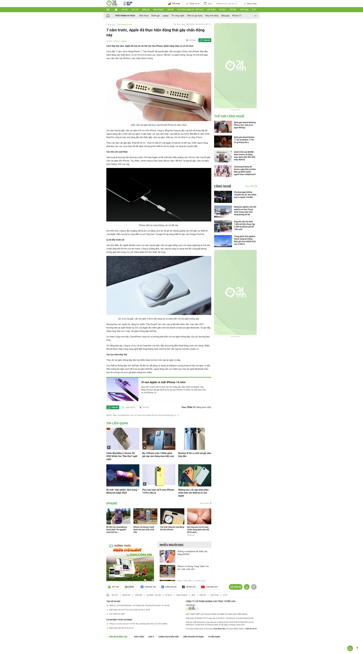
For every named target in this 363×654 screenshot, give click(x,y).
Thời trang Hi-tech (125, 15)
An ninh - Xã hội (153, 595)
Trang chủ (110, 24)
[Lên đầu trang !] (357, 648)
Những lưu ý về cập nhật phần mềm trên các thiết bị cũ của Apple (193, 492)
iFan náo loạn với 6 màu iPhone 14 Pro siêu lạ (158, 491)
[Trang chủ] (110, 15)
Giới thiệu (139, 637)
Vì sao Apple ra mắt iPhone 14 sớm (163, 382)
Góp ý (151, 637)
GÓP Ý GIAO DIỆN (8, 646)
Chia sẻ (206, 40)
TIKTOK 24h (191, 587)
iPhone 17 (236, 15)
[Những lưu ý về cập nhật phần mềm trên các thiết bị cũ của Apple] (194, 475)
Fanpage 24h (150, 587)
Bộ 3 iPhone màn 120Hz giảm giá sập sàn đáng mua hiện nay (158, 455)
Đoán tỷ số (195, 3)
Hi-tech (222, 10)
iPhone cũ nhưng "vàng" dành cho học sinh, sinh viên (143, 529)
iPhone (116, 41)
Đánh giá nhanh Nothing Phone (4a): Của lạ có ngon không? (245, 125)
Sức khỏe (211, 10)
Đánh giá (155, 15)
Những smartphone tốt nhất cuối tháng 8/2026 (192, 552)
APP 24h (115, 587)
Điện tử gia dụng (194, 15)
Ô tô (254, 10)
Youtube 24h (211, 587)
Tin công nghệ (177, 15)
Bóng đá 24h (171, 587)
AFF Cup (135, 10)
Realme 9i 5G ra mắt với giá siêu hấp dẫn (194, 455)
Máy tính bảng (211, 15)
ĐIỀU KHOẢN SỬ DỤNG (193, 637)
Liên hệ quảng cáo (118, 637)
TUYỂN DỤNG (214, 637)
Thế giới (232, 10)
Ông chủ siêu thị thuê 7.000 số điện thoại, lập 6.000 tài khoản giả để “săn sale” (244, 225)
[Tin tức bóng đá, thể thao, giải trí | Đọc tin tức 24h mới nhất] (111, 3)
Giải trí (170, 10)
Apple (124, 41)
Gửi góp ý (130, 407)
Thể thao (244, 10)
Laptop (165, 15)
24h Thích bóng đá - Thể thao (190, 10)
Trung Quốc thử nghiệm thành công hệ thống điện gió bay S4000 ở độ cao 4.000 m (245, 240)
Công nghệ (222, 186)
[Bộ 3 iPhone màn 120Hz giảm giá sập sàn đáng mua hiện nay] (158, 438)
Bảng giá (225, 15)
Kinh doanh (158, 10)
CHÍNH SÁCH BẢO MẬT (168, 637)
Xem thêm (204, 503)
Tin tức (124, 10)
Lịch (210, 3)
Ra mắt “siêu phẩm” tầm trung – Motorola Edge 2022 (122, 491)
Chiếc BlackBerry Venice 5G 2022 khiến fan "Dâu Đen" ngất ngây (121, 456)
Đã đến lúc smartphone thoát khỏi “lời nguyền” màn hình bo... (116, 529)
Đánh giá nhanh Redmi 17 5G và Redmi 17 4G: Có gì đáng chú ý (244, 139)
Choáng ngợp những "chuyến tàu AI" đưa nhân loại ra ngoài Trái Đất (245, 194)
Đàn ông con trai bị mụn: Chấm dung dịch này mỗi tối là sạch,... (198, 529)
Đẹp (193, 595)
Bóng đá (146, 10)
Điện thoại (143, 15)
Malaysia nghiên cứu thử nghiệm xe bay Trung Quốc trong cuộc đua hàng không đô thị (245, 211)
